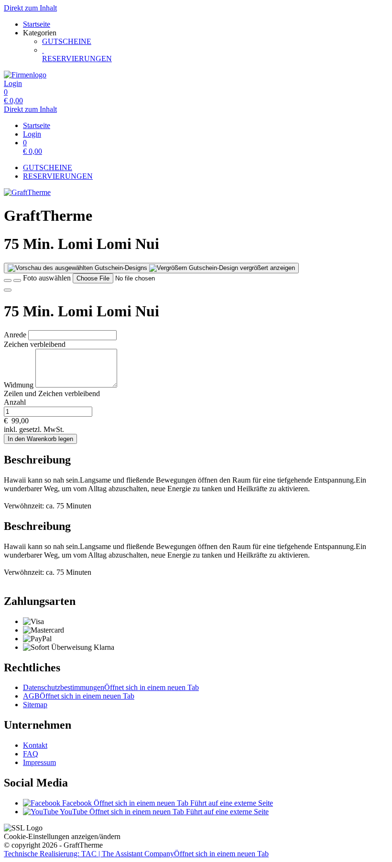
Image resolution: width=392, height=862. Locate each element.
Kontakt (35, 745)
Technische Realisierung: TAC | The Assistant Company (136, 854)
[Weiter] (7, 290)
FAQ (30, 754)
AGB (78, 696)
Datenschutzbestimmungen (111, 687)
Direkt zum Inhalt (30, 8)
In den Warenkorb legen (40, 438)
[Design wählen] (17, 280)
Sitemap (35, 704)
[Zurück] (7, 280)
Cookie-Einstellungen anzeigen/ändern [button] (62, 836)
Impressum (39, 762)
